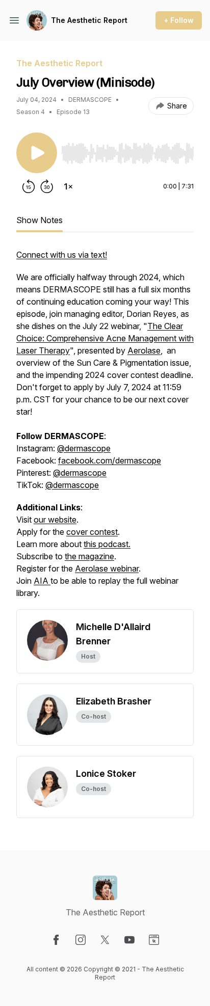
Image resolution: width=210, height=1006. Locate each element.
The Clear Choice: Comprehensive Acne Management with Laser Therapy (105, 338)
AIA (42, 581)
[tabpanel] (105, 429)
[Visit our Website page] (154, 940)
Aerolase (144, 350)
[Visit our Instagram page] (80, 940)
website (62, 519)
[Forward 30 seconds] (47, 186)
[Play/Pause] (36, 152)
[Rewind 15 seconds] (28, 186)
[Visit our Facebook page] (56, 940)
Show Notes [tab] (39, 220)
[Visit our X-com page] (105, 940)
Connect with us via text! (61, 255)
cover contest (92, 532)
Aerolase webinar (107, 568)
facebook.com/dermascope (109, 460)
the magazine (89, 556)
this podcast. (107, 544)
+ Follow (179, 20)
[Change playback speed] (68, 186)
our (41, 519)
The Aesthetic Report (89, 20)
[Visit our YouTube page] (129, 940)
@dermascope (84, 448)
